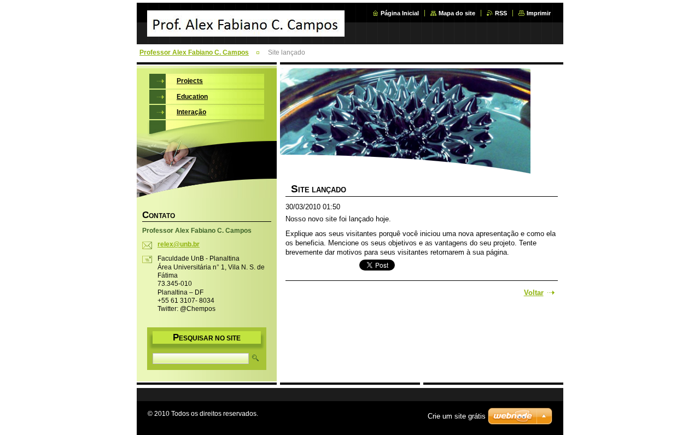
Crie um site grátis (457, 416)
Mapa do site (457, 13)
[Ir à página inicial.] (246, 30)
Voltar (534, 293)
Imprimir (539, 13)
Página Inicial (400, 13)
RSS (501, 13)
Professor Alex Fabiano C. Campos (194, 52)
